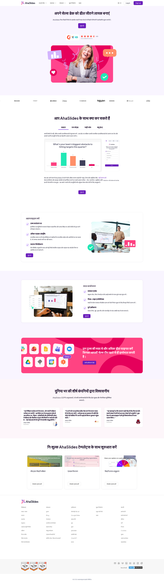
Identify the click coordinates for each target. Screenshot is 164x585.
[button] (42, 3)
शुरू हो (82, 26)
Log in (128, 3)
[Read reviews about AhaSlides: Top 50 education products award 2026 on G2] (42, 566)
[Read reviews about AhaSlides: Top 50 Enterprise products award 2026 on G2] (25, 566)
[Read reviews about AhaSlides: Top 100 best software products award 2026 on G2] (34, 566)
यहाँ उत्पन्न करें (102, 178)
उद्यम (80, 3)
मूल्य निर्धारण (72, 3)
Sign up (138, 3)
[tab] (63, 127)
